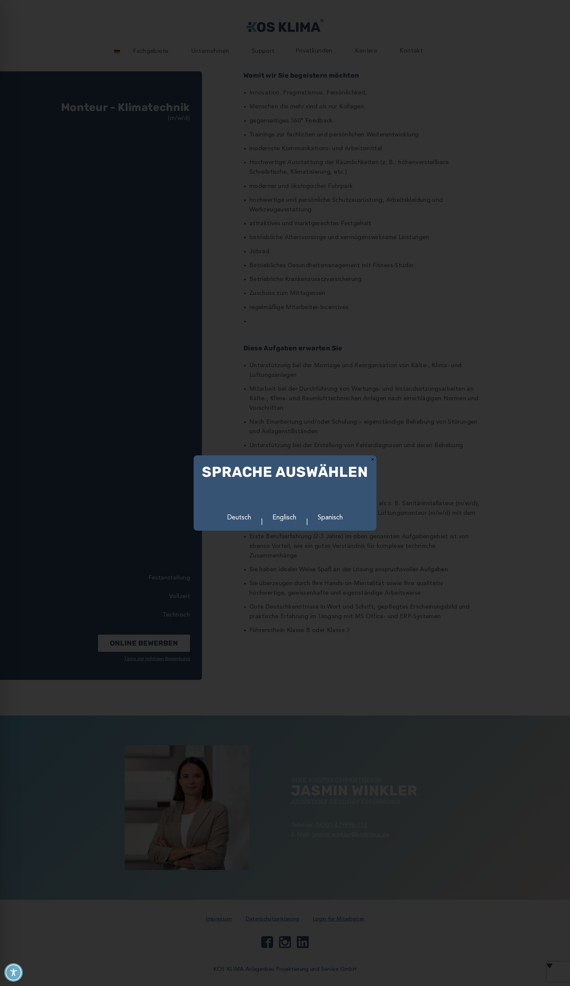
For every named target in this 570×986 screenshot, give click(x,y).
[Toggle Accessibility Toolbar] (13, 972)
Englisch (284, 517)
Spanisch (330, 517)
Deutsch (239, 517)
